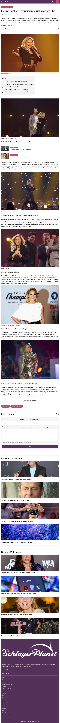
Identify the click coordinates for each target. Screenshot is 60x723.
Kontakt (4, 710)
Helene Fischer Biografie (17, 406)
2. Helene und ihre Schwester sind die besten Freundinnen (18, 84)
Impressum (4, 708)
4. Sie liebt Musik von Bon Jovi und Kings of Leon (16, 89)
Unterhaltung (5, 682)
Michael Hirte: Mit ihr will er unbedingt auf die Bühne (20, 157)
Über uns (4, 712)
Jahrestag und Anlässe (7, 688)
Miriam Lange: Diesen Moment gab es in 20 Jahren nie (16, 615)
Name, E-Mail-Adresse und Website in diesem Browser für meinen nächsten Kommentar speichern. (27, 427)
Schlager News (7, 7)
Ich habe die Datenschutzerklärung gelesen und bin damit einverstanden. (17, 442)
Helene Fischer (5, 406)
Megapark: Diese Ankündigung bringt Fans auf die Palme (17, 542)
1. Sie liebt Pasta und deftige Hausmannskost (15, 81)
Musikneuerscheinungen (7, 684)
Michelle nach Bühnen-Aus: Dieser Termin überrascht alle (17, 521)
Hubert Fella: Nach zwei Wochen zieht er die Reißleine (20, 149)
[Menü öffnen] (57, 1)
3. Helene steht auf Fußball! (11, 87)
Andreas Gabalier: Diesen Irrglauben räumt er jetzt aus (16, 636)
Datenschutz (5, 706)
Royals (3, 695)
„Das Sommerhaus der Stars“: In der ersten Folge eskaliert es (18, 572)
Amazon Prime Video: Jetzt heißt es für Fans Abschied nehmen (19, 593)
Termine (4, 686)
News (3, 677)
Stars (3, 679)
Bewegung (4, 697)
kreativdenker (5, 29)
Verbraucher (5, 693)
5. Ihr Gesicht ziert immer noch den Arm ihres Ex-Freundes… (19, 92)
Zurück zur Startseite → (30, 401)
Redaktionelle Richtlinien (7, 715)
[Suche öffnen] (53, 1)
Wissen (3, 691)
